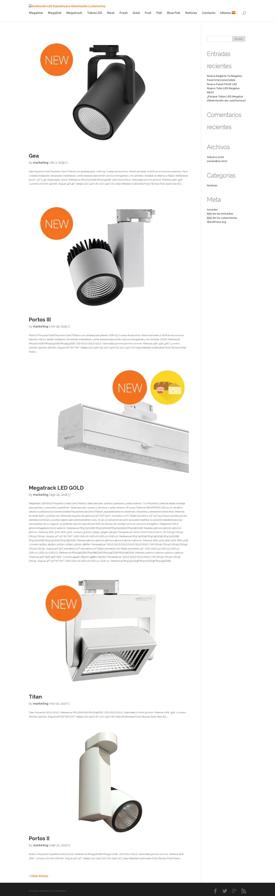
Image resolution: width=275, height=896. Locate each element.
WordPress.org (216, 222)
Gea (34, 156)
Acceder (212, 209)
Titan (35, 697)
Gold (136, 12)
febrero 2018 (215, 157)
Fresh (124, 12)
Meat (111, 12)
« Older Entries (38, 876)
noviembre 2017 (217, 161)
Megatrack (74, 12)
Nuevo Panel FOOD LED (222, 84)
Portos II (39, 838)
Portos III (40, 320)
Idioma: (226, 12)
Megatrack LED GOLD (56, 488)
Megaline (36, 12)
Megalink (54, 12)
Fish (159, 12)
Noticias (191, 12)
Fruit (148, 12)
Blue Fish (173, 12)
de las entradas (220, 213)
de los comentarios (222, 218)
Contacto (208, 12)
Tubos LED (94, 12)
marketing (40, 162)
